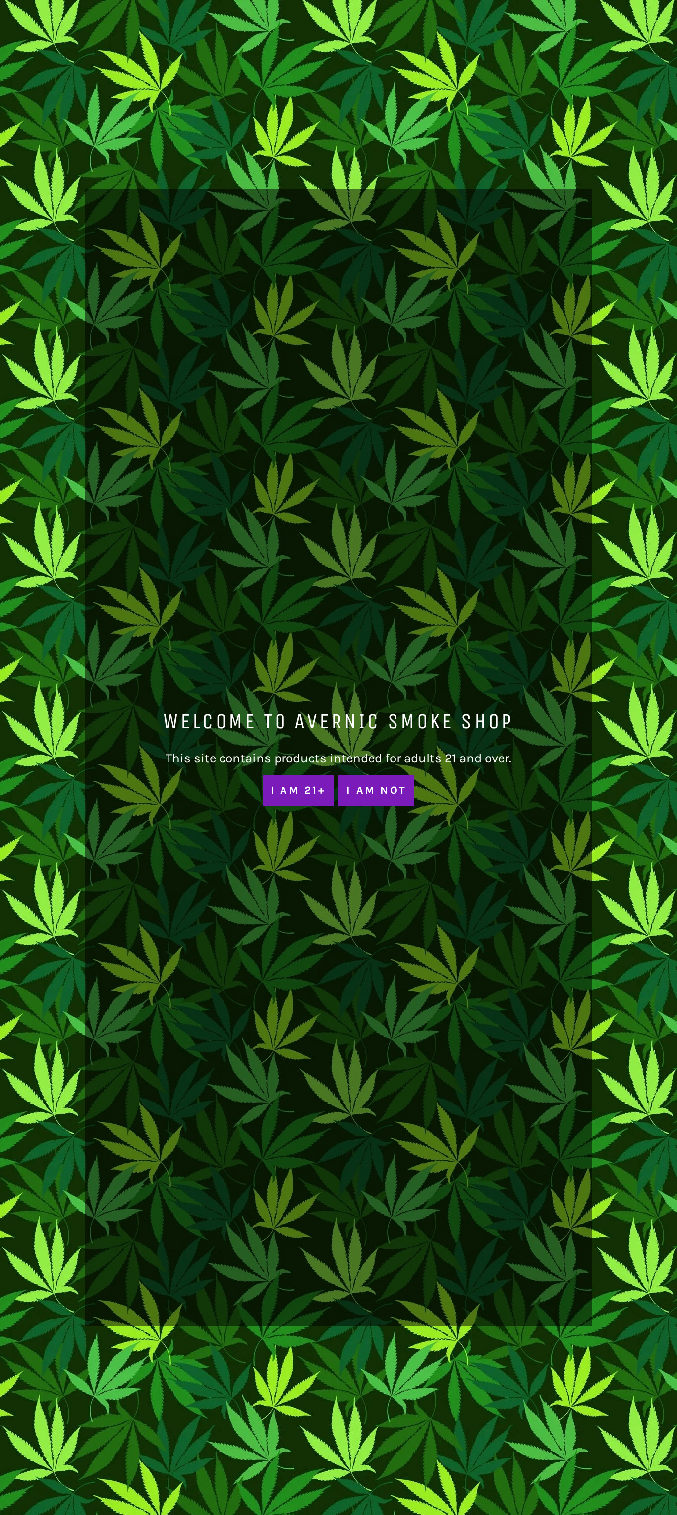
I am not (376, 790)
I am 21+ (298, 790)
